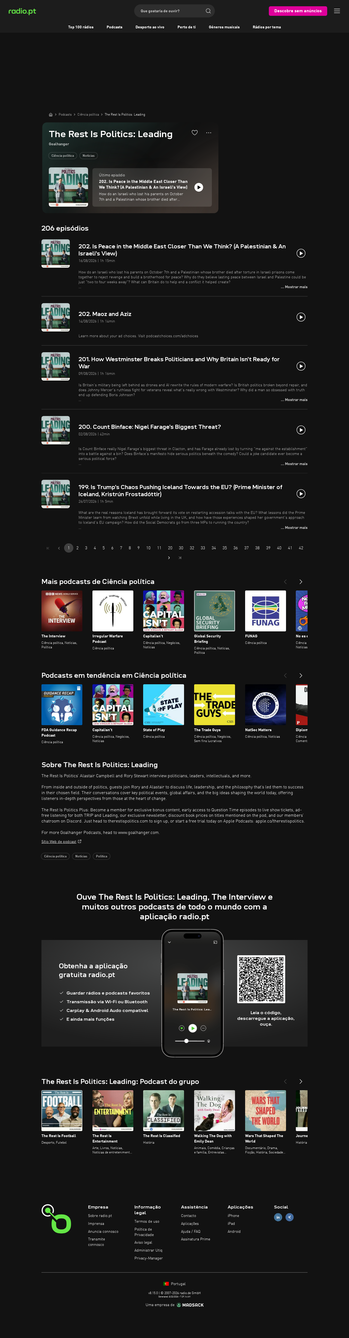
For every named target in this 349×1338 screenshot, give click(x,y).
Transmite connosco (96, 1242)
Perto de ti (186, 27)
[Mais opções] (209, 132)
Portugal (178, 1284)
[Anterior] (285, 579)
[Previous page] (59, 548)
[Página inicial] (51, 114)
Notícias (89, 156)
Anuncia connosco (103, 1232)
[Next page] (169, 557)
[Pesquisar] (208, 11)
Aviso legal (143, 1242)
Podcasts (114, 27)
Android (234, 1232)
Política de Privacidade (144, 1232)
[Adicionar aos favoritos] (194, 132)
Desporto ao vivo (150, 27)
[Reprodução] (198, 187)
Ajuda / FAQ (190, 1232)
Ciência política (63, 156)
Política (101, 856)
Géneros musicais (224, 27)
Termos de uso (146, 1222)
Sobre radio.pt (100, 1216)
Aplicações (190, 1224)
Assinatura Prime (195, 1239)
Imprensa (96, 1224)
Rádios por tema (267, 27)
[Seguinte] (301, 579)
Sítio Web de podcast (58, 842)
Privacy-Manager (148, 1258)
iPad (231, 1224)
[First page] (48, 548)
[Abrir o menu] (337, 11)
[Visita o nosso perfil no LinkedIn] (278, 1217)
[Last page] (180, 557)
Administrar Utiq (148, 1250)
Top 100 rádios (81, 27)
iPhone (233, 1216)
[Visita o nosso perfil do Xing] (289, 1217)
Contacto (188, 1216)
